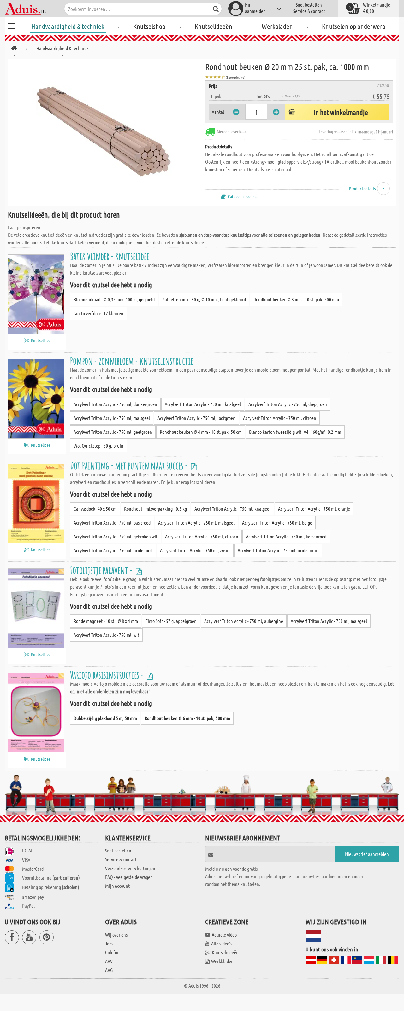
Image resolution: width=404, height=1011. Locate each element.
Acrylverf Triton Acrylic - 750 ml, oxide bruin (278, 550)
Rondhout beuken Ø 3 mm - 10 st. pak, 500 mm (296, 299)
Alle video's (221, 943)
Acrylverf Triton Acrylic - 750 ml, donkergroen (115, 404)
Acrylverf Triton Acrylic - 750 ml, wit (106, 635)
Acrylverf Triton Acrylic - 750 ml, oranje (314, 509)
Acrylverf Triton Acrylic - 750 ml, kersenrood (286, 536)
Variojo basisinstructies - (107, 674)
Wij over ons (116, 935)
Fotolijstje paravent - (102, 570)
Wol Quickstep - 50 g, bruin (98, 446)
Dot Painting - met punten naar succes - (129, 465)
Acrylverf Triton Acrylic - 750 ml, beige (277, 523)
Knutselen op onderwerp (353, 26)
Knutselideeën (213, 26)
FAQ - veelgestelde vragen (129, 877)
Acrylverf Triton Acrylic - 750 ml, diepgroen (287, 404)
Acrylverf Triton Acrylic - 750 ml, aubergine (243, 621)
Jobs (109, 943)
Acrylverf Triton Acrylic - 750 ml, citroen (279, 418)
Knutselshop (149, 26)
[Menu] (11, 25)
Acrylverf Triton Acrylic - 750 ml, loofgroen (196, 418)
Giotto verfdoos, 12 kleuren (98, 313)
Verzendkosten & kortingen (130, 868)
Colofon (112, 952)
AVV (109, 961)
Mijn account (117, 886)
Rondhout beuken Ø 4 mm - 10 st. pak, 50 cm (200, 432)
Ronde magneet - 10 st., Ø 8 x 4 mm (106, 621)
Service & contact (309, 11)
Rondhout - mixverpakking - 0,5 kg (155, 509)
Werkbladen (277, 26)
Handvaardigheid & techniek (67, 26)
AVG (109, 970)
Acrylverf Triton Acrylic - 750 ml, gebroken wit (115, 536)
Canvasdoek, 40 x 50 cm (95, 509)
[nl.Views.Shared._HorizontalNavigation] (14, 49)
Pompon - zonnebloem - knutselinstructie (131, 360)
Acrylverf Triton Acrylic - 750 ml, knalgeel (203, 404)
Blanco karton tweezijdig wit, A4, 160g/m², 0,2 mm (295, 432)
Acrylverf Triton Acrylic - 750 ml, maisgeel (112, 418)
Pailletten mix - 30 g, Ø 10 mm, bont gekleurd (204, 299)
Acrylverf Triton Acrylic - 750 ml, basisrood (112, 523)
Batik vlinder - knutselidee (109, 256)
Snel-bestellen (309, 5)
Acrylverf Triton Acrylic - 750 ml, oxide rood (113, 550)
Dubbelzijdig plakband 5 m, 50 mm (105, 718)
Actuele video (224, 935)
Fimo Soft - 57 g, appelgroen (171, 621)
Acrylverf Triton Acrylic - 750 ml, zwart (195, 550)
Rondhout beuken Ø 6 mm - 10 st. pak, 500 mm (187, 718)
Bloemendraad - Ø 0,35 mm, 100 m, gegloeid (114, 299)
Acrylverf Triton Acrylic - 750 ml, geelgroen (113, 432)
